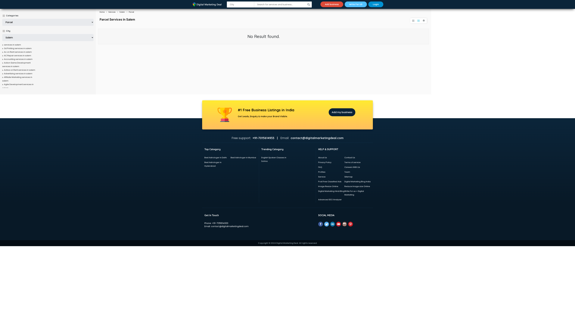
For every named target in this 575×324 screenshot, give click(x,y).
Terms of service (352, 162)
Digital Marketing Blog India (357, 181)
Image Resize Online (328, 186)
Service (322, 176)
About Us (322, 157)
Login (376, 4)
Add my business (342, 112)
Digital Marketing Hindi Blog (331, 191)
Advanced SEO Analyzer (330, 199)
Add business (332, 4)
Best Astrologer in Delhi (215, 157)
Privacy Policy (324, 162)
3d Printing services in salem (18, 48)
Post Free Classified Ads (329, 181)
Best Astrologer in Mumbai (243, 157)
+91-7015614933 (220, 223)
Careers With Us (352, 167)
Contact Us (349, 157)
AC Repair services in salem (17, 55)
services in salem (12, 44)
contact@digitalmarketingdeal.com (230, 226)
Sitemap (348, 176)
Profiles (321, 172)
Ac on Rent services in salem (18, 52)
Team (347, 172)
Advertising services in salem (18, 73)
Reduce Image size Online (357, 186)
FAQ (320, 167)
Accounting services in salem (18, 59)
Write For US (355, 4)
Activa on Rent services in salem (19, 70)
